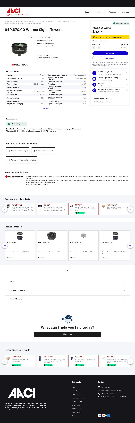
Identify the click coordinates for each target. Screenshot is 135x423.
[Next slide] (130, 209)
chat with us (106, 102)
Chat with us (67, 334)
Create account (105, 37)
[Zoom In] (32, 37)
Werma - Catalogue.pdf (44, 151)
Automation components (26, 21)
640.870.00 (37, 23)
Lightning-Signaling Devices (66, 21)
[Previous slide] (5, 209)
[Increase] (99, 47)
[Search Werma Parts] (14, 177)
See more (46, 108)
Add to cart (110, 53)
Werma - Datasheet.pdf (19, 151)
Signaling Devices (11, 23)
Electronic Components (45, 21)
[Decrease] (94, 47)
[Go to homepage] (26, 393)
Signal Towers (25, 23)
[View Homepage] (17, 12)
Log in (97, 37)
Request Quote (110, 58)
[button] (110, 73)
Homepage (11, 21)
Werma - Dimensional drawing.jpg (23, 160)
